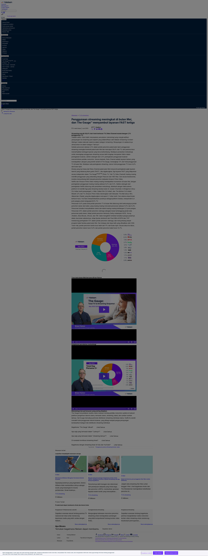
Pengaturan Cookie (146, 553)
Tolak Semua (157, 553)
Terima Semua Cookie (171, 553)
